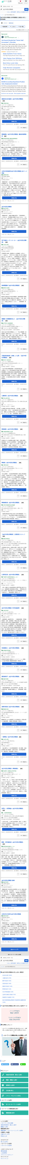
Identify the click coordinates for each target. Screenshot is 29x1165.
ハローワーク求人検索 (7, 1123)
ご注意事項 (4, 1153)
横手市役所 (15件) (6, 980)
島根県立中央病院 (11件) (8, 997)
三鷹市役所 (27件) (6, 978)
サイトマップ (4, 1158)
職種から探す (4, 1127)
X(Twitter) (5, 1064)
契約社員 (11, 23)
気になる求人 (4, 1141)
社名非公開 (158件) (7, 975)
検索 (26, 9)
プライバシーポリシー (7, 1155)
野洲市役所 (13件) (6, 989)
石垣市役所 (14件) (6, 983)
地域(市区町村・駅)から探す (9, 1125)
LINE (23, 1064)
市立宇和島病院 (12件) (7, 991)
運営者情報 (4, 1151)
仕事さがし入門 (5, 1134)
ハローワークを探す (6, 1145)
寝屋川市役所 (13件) (7, 986)
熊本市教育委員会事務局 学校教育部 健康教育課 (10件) (14, 1001)
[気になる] (20, 1)
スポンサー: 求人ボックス (8, 200)
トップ (1, 14)
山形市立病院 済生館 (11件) (9, 994)
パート (5, 23)
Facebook (15, 1064)
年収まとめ (4, 1136)
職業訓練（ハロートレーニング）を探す (12, 1130)
